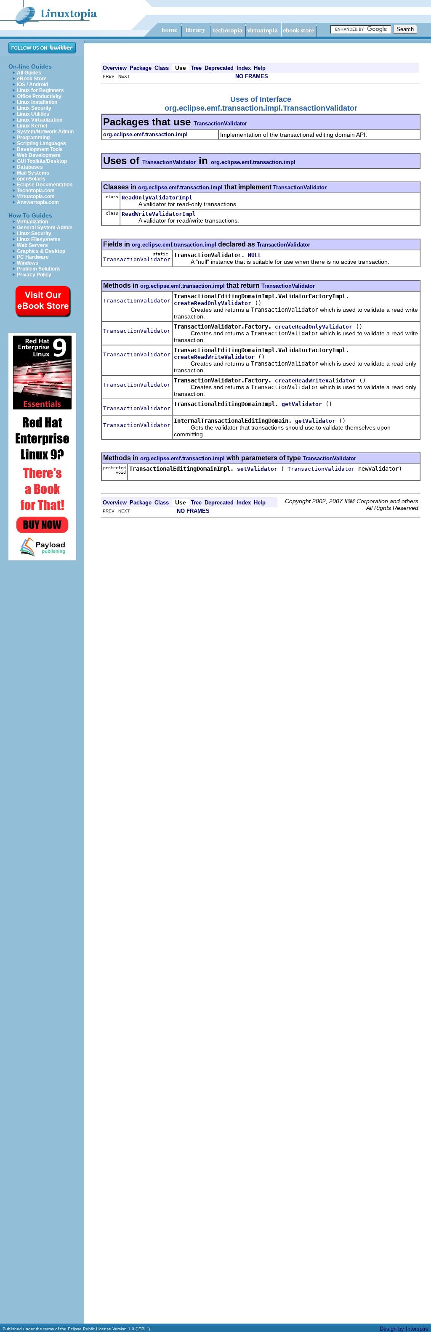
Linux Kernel (32, 126)
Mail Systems (33, 173)
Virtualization (32, 222)
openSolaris (31, 179)
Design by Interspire (404, 1329)
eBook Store (32, 79)
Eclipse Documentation (44, 185)
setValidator (257, 469)
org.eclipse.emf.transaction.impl (253, 162)
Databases (30, 167)
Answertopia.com (38, 202)
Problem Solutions (39, 269)
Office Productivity (39, 96)
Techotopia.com (36, 191)
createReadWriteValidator (214, 357)
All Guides (29, 73)
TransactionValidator (220, 123)
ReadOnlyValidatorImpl (157, 197)
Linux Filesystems (39, 239)
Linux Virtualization (39, 120)
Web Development (39, 155)
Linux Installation (37, 102)
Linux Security (34, 108)
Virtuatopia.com (36, 196)
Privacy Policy (34, 275)
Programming (33, 138)
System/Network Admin (45, 132)
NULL (254, 255)
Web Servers (32, 245)
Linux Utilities (33, 114)
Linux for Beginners (40, 90)
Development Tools (40, 149)
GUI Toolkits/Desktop (42, 161)
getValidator (302, 404)
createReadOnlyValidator (212, 303)
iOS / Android (32, 85)
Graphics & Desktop (41, 251)
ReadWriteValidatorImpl (159, 214)
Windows (27, 263)
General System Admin (44, 228)
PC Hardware (33, 257)
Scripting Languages (41, 143)
